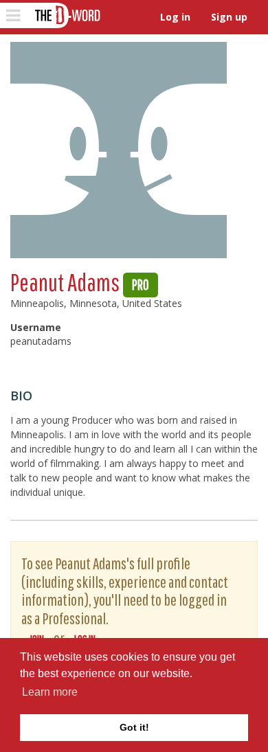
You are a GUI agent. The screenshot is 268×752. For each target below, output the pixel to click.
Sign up (229, 16)
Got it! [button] (134, 727)
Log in (175, 16)
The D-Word (66, 15)
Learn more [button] (50, 692)
